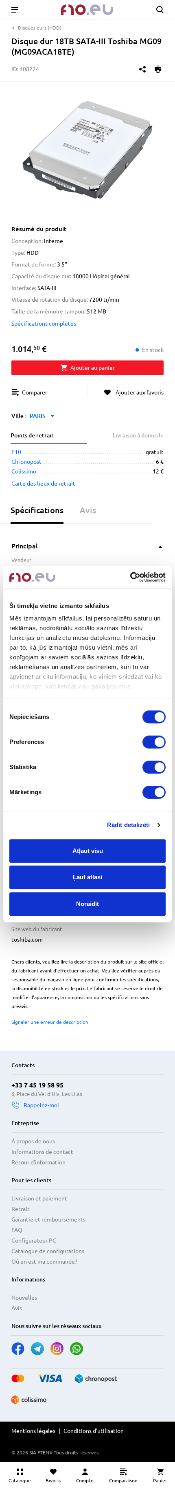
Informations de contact (42, 1152)
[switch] (154, 741)
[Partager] (142, 69)
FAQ (16, 1230)
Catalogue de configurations (47, 1251)
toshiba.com (27, 939)
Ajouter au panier (92, 368)
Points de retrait (32, 435)
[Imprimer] (158, 69)
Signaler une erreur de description (49, 1022)
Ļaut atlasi (87, 877)
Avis (16, 1308)
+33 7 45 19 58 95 (37, 1085)
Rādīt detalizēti (128, 824)
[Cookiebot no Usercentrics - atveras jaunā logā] (130, 577)
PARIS (38, 416)
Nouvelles (24, 1297)
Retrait (20, 1209)
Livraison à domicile (138, 435)
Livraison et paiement (39, 1198)
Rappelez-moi (41, 1105)
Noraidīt (87, 903)
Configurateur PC (33, 1240)
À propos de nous (33, 1141)
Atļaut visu (87, 850)
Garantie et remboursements (48, 1219)
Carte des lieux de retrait (43, 483)
